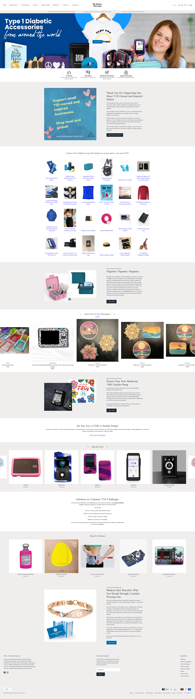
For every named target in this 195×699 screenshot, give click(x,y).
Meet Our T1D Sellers (114, 135)
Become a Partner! (185, 669)
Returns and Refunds (186, 661)
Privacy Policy (184, 673)
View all (97, 316)
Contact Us (75, 5)
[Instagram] (7, 672)
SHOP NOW (111, 301)
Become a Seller (185, 666)
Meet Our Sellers (45, 5)
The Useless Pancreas (11, 693)
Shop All (35, 5)
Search (182, 671)
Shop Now (111, 642)
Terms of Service (185, 676)
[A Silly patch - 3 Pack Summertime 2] (142, 340)
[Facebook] (5, 672)
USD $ (6, 689)
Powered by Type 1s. (21, 693)
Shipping (183, 659)
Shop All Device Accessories (97, 435)
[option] (97, 40)
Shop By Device (13, 5)
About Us (65, 5)
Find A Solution (25, 5)
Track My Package (185, 664)
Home (4, 5)
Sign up (100, 674)
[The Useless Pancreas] (97, 5)
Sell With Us (56, 5)
